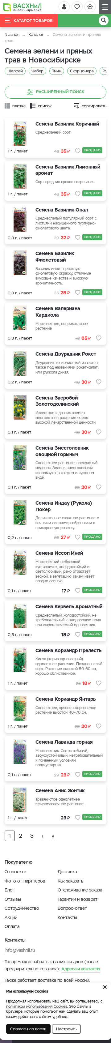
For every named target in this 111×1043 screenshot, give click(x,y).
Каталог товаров (33, 20)
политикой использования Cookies (36, 1006)
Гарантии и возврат (77, 899)
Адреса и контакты (80, 969)
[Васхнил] (22, 7)
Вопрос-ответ (72, 908)
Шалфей (15, 71)
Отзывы (13, 899)
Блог (9, 890)
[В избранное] (77, 151)
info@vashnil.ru (20, 950)
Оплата (12, 926)
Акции (11, 917)
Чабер (37, 71)
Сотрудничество (22, 908)
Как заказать (70, 881)
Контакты (67, 917)
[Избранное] (77, 6)
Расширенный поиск (60, 91)
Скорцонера (82, 71)
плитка (19, 106)
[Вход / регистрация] (64, 6)
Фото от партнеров (25, 881)
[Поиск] (104, 20)
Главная (12, 34)
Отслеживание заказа (80, 890)
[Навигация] (105, 7)
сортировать (94, 106)
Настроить (66, 1029)
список (45, 106)
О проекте (15, 871)
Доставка (67, 871)
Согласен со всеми (28, 1029)
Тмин (56, 71)
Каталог (36, 34)
